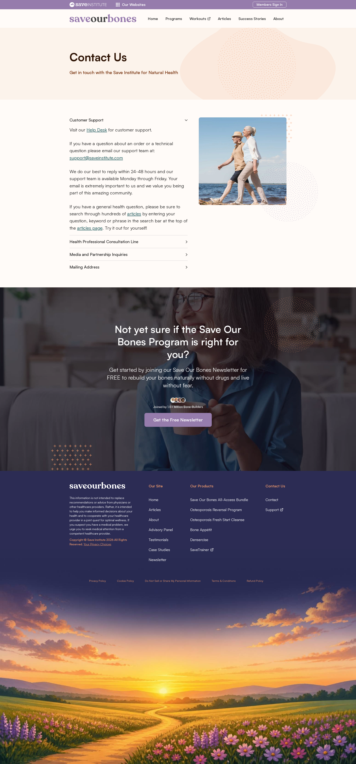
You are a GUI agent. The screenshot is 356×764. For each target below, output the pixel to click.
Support (273, 509)
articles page (89, 228)
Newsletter (157, 559)
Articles (224, 18)
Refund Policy (255, 580)
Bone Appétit (201, 529)
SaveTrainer (200, 549)
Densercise (199, 539)
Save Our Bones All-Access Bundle (219, 499)
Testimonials (158, 539)
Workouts (198, 18)
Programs (173, 18)
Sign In (270, 4)
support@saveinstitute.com (96, 158)
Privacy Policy (97, 580)
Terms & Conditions (224, 580)
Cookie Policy (125, 580)
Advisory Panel (161, 529)
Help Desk (97, 130)
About (278, 18)
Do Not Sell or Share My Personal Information (173, 580)
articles (134, 213)
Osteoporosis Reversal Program (216, 509)
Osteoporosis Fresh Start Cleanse (217, 519)
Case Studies (159, 549)
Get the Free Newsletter (178, 420)
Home (153, 18)
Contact (272, 499)
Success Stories (252, 18)
